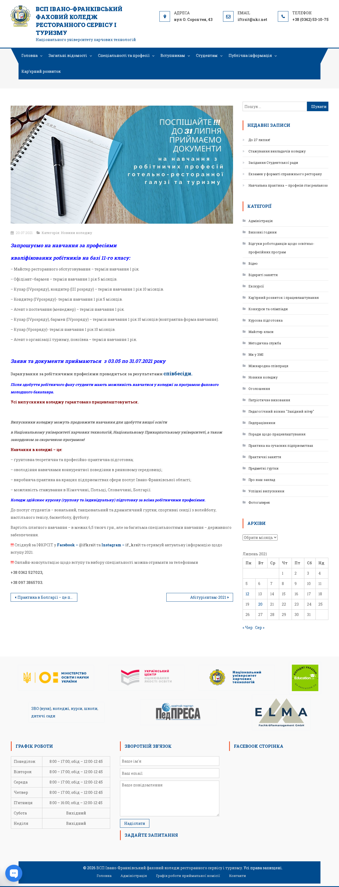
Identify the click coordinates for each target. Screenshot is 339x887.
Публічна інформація (250, 55)
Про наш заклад (261, 480)
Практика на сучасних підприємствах (280, 445)
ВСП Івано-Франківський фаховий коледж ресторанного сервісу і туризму (79, 21)
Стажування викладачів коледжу (277, 151)
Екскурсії (256, 286)
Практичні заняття (264, 457)
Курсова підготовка (265, 320)
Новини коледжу (76, 232)
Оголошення (259, 388)
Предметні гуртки (263, 468)
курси (76, 708)
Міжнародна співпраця (268, 366)
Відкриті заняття (263, 275)
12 (247, 593)
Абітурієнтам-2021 (208, 597)
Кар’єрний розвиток (41, 71)
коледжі (61, 708)
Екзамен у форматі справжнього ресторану (285, 174)
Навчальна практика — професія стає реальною (288, 185)
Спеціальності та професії (124, 55)
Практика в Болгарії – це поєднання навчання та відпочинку (47, 597)
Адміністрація (260, 221)
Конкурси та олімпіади (268, 309)
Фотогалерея (259, 502)
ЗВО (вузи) (41, 708)
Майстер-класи (261, 332)
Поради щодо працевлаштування (276, 434)
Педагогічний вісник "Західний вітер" (281, 411)
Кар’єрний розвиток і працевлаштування (283, 297)
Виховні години (262, 232)
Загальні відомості (67, 55)
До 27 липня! (259, 140)
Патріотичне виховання (269, 400)
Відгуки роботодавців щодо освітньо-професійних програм (281, 247)
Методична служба (264, 343)
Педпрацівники (261, 423)
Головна (29, 55)
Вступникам (172, 55)
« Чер (248, 627)
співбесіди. (178, 373)
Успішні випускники (266, 491)
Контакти (237, 875)
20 (260, 604)
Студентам (207, 55)
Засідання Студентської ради (273, 162)
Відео (253, 263)
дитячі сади (43, 715)
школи (90, 708)
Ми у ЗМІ (255, 354)
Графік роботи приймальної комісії (188, 875)
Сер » (259, 627)
